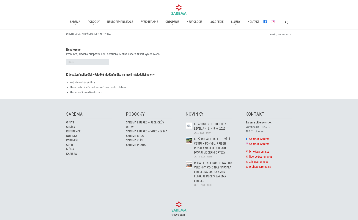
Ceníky (70, 127)
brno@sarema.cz (259, 151)
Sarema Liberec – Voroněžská (146, 131)
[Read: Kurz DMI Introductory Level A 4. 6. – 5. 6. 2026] (189, 125)
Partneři (72, 140)
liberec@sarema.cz (260, 156)
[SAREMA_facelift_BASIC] (179, 9)
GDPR (69, 145)
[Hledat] (286, 22)
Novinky (71, 136)
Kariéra (71, 154)
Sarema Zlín (134, 140)
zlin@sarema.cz (258, 161)
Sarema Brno (135, 136)
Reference (73, 131)
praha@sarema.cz (260, 166)
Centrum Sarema (259, 139)
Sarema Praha (136, 145)
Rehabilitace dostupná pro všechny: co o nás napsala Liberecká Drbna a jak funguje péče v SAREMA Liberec (213, 172)
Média (70, 149)
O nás (70, 122)
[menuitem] (75, 21)
